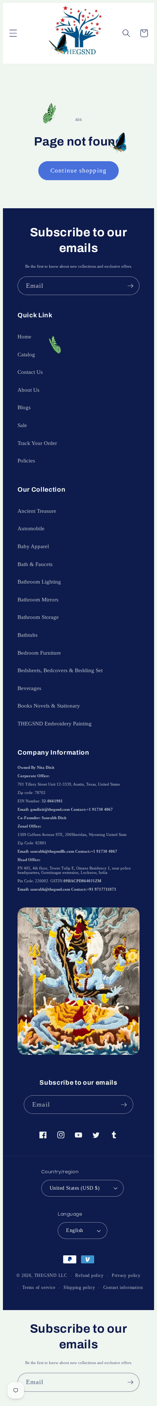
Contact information (123, 1287)
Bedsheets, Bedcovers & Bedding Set (60, 670)
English (74, 1230)
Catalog (26, 354)
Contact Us (30, 372)
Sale (22, 425)
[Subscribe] (130, 285)
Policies (26, 460)
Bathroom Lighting (39, 581)
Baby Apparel (33, 546)
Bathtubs (28, 635)
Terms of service (38, 1287)
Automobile (31, 528)
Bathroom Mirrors (38, 599)
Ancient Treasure (37, 511)
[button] (13, 33)
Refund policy (89, 1275)
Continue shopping (78, 170)
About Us (28, 390)
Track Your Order (37, 443)
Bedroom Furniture (39, 653)
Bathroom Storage (38, 617)
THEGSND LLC (50, 1275)
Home (24, 336)
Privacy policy (126, 1275)
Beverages (29, 688)
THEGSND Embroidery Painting (55, 723)
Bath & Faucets (35, 564)
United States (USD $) (75, 1188)
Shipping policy (79, 1287)
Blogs (24, 407)
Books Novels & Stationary (49, 705)
